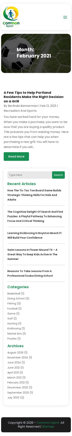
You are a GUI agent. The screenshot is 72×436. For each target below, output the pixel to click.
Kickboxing (14, 328)
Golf (10, 318)
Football (12, 308)
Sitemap (48, 426)
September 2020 (18, 392)
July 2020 (13, 397)
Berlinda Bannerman (23, 106)
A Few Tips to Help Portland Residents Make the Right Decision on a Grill (34, 96)
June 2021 (13, 367)
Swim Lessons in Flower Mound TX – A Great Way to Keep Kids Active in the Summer (32, 254)
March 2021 (14, 377)
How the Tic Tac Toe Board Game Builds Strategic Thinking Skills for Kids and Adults (34, 195)
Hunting (12, 323)
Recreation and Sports (20, 111)
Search (58, 175)
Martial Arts (14, 333)
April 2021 (13, 372)
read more (16, 156)
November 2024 (17, 357)
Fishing (11, 303)
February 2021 (16, 382)
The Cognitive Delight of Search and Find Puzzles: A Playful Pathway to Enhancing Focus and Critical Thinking (35, 216)
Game (11, 313)
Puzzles (12, 338)
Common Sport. (48, 423)
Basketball (13, 293)
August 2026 (15, 352)
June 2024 (14, 362)
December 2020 (17, 387)
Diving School (16, 298)
